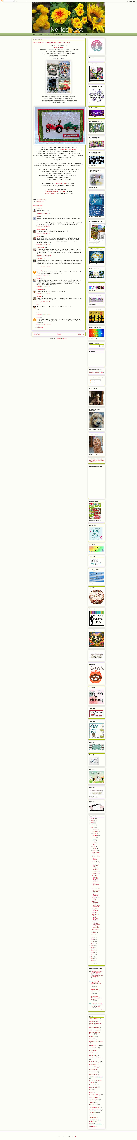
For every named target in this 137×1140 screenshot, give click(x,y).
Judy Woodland (40, 247)
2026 (92, 818)
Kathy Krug (39, 270)
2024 (92, 822)
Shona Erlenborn (41, 229)
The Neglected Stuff (94, 1107)
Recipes (91, 1092)
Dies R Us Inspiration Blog (95, 1058)
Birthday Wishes (96, 888)
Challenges (49, 34)
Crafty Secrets (92, 1050)
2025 (92, 820)
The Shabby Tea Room (95, 1110)
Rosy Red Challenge (95, 909)
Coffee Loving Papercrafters (95, 981)
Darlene (39, 236)
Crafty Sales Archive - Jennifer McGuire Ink (97, 1004)
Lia (37, 208)
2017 (92, 943)
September (95, 835)
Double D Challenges (94, 1061)
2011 (92, 956)
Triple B (91, 1115)
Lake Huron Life (93, 1074)
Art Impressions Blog (96, 971)
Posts (92, 380)
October (94, 833)
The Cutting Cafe (93, 1104)
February (94, 850)
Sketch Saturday (93, 1097)
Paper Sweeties (93, 1084)
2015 (92, 947)
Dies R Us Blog (93, 1055)
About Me (41, 34)
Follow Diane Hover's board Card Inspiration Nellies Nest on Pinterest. (96, 460)
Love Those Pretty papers (95, 1077)
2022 (92, 827)
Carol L (38, 317)
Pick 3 (90, 1089)
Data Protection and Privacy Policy (84, 34)
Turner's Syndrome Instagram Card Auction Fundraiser (96, 904)
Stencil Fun (92, 1102)
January (94, 932)
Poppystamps (94, 996)
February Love (95, 873)
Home (34, 34)
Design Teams (70, 34)
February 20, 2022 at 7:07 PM (43, 286)
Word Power (92, 1126)
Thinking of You (96, 856)
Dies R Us (91, 1053)
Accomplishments (59, 34)
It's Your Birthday (94, 859)
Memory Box (94, 989)
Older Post (81, 334)
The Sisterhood (93, 1112)
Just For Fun (92, 1072)
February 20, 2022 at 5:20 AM (43, 213)
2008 (92, 963)
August (94, 837)
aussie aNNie (40, 289)
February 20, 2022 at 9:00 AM (43, 244)
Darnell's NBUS (49, 193)
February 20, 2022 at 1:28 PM (43, 275)
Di (37, 304)
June (93, 842)
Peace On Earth (59, 47)
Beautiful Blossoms (94, 1027)
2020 (92, 937)
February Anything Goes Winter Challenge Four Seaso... (96, 924)
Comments (94, 383)
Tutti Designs (92, 1117)
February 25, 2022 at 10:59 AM (44, 324)
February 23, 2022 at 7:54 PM (43, 301)
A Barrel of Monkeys (94, 1018)
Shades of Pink (96, 871)
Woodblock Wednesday (95, 1124)
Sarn (38, 216)
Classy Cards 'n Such (94, 1045)
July (93, 840)
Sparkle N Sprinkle (94, 1099)
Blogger (76, 1136)
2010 (92, 958)
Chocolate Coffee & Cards (95, 1041)
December (95, 829)
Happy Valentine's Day (95, 885)
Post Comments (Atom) (61, 338)
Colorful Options (93, 1047)
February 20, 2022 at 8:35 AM (43, 233)
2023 (92, 825)
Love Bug (94, 912)
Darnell (38, 278)
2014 (92, 950)
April (93, 846)
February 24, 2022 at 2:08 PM (43, 314)
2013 (92, 952)
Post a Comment (39, 327)
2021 (92, 935)
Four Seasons (92, 1064)
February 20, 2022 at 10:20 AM (44, 255)
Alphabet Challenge (94, 1021)
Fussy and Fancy (93, 1067)
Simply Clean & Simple (95, 1094)
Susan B (39, 296)
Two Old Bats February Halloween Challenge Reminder (95, 878)
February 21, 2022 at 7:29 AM (43, 293)
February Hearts (96, 929)
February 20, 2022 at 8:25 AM (43, 226)
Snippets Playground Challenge (55, 191)
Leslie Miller (40, 258)
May (93, 844)
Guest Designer (93, 1069)
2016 (92, 945)
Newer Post (36, 334)
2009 (92, 960)
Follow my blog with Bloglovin (96, 372)
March (94, 848)
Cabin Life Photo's (93, 1030)
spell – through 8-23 (95, 1006)
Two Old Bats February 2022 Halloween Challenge (95, 917)
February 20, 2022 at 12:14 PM (44, 267)
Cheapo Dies (92, 1039)
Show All (102, 1009)
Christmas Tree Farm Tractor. (67, 149)
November (95, 831)
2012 (92, 954)
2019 (92, 939)
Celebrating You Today (96, 898)
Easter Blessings (96, 861)
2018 (92, 941)
